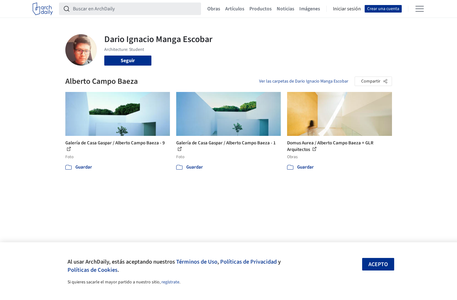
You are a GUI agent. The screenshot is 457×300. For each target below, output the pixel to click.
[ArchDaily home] (43, 9)
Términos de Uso (196, 262)
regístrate (170, 282)
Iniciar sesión (347, 8)
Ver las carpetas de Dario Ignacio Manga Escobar (303, 81)
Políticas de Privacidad (248, 262)
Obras (213, 8)
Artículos (234, 8)
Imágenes (309, 8)
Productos (260, 8)
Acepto (378, 264)
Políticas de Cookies (92, 270)
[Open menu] (420, 9)
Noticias (285, 8)
